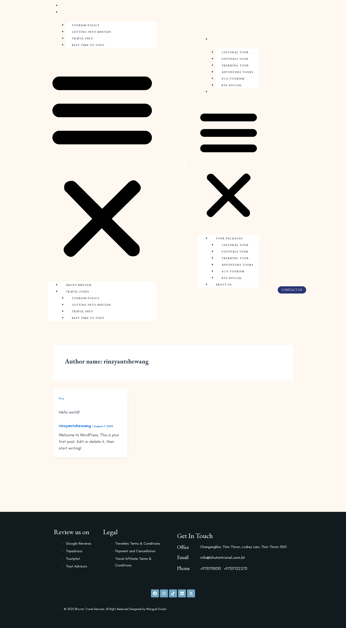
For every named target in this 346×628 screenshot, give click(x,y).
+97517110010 (210, 568)
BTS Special (232, 85)
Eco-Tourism (233, 78)
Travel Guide (77, 12)
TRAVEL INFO (82, 38)
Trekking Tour (235, 65)
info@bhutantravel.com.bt (222, 557)
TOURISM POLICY (86, 25)
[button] (102, 164)
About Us (222, 92)
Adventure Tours (237, 72)
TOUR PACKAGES (228, 39)
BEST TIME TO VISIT (88, 45)
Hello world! (69, 412)
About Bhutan (78, 5)
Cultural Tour (235, 52)
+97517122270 (235, 568)
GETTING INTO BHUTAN (91, 32)
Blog (61, 398)
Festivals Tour (235, 59)
